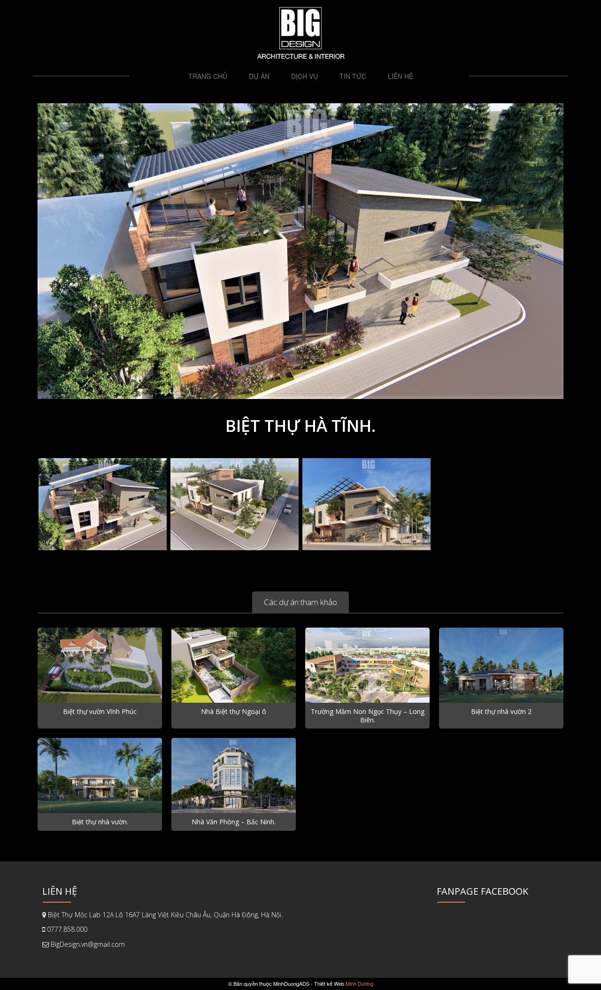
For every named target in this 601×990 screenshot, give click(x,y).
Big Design (300, 28)
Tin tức (352, 76)
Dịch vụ (304, 76)
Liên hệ (400, 76)
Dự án (259, 76)
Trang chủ (207, 76)
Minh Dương (359, 983)
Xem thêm (100, 674)
